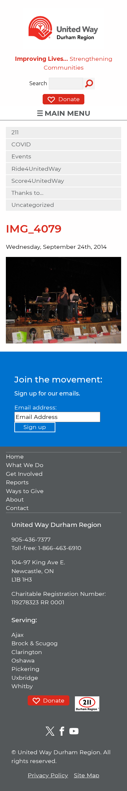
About (15, 499)
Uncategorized (32, 204)
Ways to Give (25, 491)
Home (15, 456)
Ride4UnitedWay (36, 168)
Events (21, 156)
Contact (17, 508)
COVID (21, 144)
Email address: (35, 407)
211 (15, 132)
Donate (68, 99)
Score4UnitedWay (37, 180)
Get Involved (24, 473)
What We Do (24, 465)
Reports (17, 482)
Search (38, 83)
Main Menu (67, 113)
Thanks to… (27, 192)
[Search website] (89, 83)
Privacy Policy (48, 775)
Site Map (86, 775)
